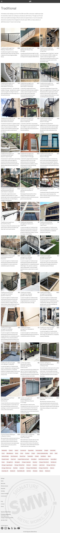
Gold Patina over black (44, 459)
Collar (21, 453)
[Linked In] (15, 528)
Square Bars (30, 450)
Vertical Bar (52, 450)
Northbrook (53, 462)
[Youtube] (18, 528)
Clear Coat (13, 459)
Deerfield (15, 468)
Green (3, 462)
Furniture (27, 453)
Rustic (16, 453)
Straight (46, 450)
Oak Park (29, 471)
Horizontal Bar (39, 450)
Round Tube (22, 456)
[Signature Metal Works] (30, 1)
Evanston (35, 465)
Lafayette (22, 468)
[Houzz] (9, 528)
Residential (4, 450)
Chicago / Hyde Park (43, 468)
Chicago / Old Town (51, 465)
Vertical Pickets (5, 456)
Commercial (23, 450)
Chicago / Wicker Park (19, 465)
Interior (16, 450)
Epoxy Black (53, 459)
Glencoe (52, 468)
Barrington (17, 462)
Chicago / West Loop (6, 468)
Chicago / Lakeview (26, 462)
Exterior (11, 450)
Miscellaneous (10, 453)
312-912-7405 (4, 520)
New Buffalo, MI (20, 471)
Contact (2, 504)
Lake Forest (41, 465)
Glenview (35, 462)
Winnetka (35, 471)
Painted (36, 456)
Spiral (51, 453)
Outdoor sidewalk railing (42, 453)
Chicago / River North (44, 462)
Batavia (41, 471)
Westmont (47, 471)
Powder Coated (5, 459)
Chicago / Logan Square (7, 465)
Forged (33, 453)
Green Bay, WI (5, 471)
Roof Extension (14, 456)
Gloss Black (33, 459)
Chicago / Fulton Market (31, 468)
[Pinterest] (2, 528)
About (2, 506)
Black (49, 456)
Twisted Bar (30, 456)
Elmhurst (29, 465)
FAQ (2, 501)
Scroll (3, 453)
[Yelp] (12, 528)
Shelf (56, 453)
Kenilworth (12, 471)
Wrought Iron (10, 462)
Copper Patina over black (23, 459)
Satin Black (43, 456)
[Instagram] (5, 528)
